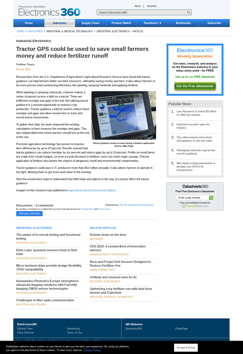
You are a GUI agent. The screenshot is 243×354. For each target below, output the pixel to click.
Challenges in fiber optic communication (45, 300)
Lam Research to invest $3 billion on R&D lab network (196, 113)
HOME (20, 31)
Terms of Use (104, 209)
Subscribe (214, 23)
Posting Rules (87, 209)
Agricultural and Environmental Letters (91, 190)
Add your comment (29, 213)
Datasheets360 (133, 328)
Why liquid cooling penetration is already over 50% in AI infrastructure (196, 166)
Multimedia (183, 23)
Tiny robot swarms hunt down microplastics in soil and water (194, 139)
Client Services (25, 332)
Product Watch (121, 23)
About (138, 6)
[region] (121, 347)
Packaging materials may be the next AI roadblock (196, 152)
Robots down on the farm (108, 234)
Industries (59, 23)
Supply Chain (90, 23)
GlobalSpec (181, 328)
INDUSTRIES (35, 31)
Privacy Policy (92, 350)
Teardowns (151, 23)
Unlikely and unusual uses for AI (113, 277)
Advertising (73, 328)
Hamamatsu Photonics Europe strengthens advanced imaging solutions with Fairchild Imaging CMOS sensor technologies (47, 284)
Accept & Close (186, 347)
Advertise (152, 6)
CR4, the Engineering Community (135, 205)
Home (29, 23)
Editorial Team (25, 328)
